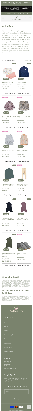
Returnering (7, 343)
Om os (6, 326)
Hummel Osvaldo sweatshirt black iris (22, 83)
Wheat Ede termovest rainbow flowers (22, 151)
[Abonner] (26, 391)
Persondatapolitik (8, 351)
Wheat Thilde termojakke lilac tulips (9, 117)
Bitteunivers (14, 410)
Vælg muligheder (9, 93)
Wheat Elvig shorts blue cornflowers (23, 117)
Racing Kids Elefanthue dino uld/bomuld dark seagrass (8, 255)
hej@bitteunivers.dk (11, 368)
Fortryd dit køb (8, 347)
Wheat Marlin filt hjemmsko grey (21, 254)
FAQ (5, 322)
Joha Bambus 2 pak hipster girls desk (7, 83)
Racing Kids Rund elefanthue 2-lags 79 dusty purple (22, 220)
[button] (3, 18)
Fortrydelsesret (8, 339)
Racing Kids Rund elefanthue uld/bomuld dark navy (8, 220)
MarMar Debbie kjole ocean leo (8, 151)
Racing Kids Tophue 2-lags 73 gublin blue (8, 185)
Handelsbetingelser (9, 334)
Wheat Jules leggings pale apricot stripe (23, 185)
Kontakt (6, 330)
